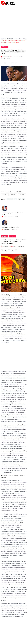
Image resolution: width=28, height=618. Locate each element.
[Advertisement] (14, 20)
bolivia (9, 191)
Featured (5, 194)
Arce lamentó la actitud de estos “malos (10, 227)
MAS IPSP (13, 194)
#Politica (4, 46)
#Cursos (12, 236)
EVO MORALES (18, 191)
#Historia (4, 236)
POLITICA (22, 194)
